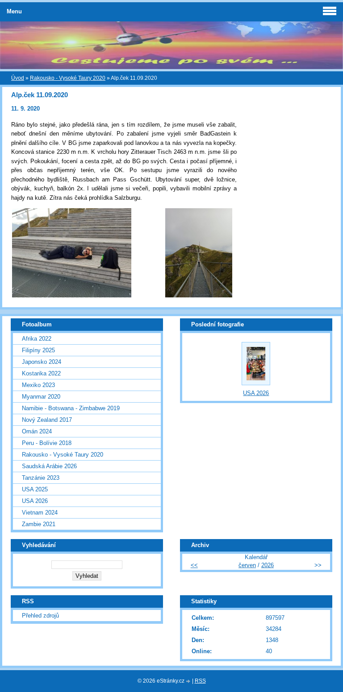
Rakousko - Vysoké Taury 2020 (67, 78)
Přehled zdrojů (40, 615)
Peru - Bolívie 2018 (46, 443)
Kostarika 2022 (41, 373)
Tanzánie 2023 (40, 477)
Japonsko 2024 (41, 361)
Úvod (17, 78)
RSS (200, 681)
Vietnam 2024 (40, 512)
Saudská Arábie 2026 (49, 466)
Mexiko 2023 (38, 385)
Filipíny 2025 (38, 350)
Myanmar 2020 (41, 396)
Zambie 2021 (38, 524)
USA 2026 (35, 501)
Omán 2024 (37, 431)
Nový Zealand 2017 (47, 419)
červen (247, 565)
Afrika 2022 (36, 338)
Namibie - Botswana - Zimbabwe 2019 (71, 408)
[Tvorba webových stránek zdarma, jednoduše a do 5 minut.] (189, 682)
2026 (267, 565)
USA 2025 (35, 489)
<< (194, 565)
